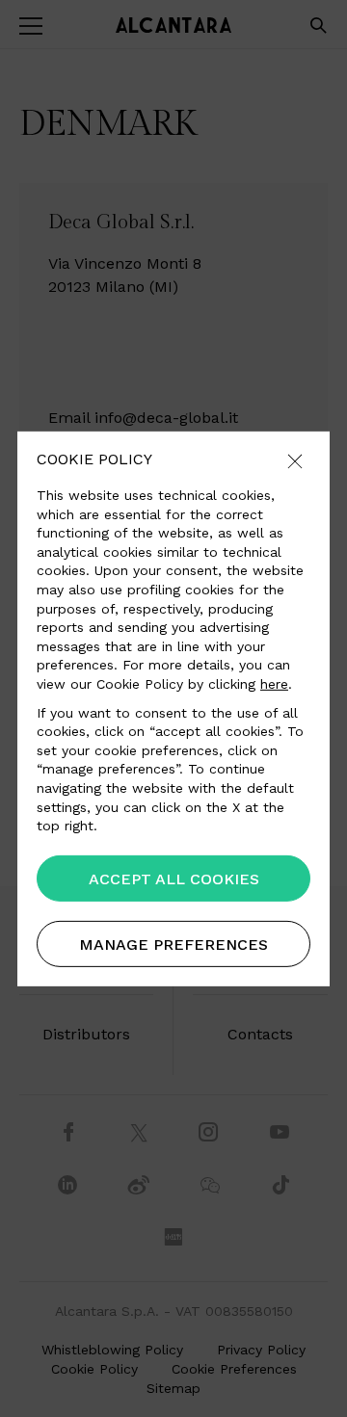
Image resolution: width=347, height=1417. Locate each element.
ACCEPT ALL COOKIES (174, 879)
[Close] (295, 462)
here (274, 684)
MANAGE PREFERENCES (173, 944)
